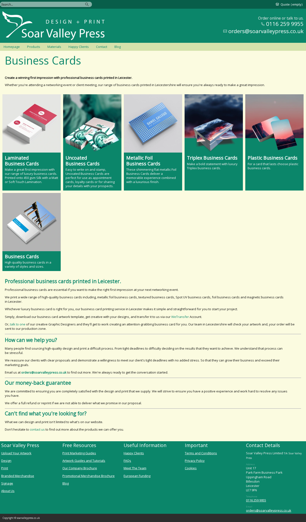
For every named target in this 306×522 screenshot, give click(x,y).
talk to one (17, 324)
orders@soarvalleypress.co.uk (268, 510)
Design (6, 460)
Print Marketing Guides (79, 453)
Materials (54, 46)
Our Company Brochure (79, 468)
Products (33, 46)
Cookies (191, 468)
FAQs (127, 460)
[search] (87, 4)
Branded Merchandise (17, 476)
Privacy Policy (195, 460)
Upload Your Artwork (16, 453)
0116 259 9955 (256, 500)
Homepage (12, 46)
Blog (117, 46)
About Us (8, 491)
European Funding (137, 476)
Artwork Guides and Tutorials (83, 460)
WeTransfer (180, 317)
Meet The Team (135, 468)
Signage (7, 483)
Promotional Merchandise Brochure (88, 476)
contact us (37, 429)
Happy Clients (78, 46)
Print (4, 468)
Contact (101, 46)
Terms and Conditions (201, 453)
